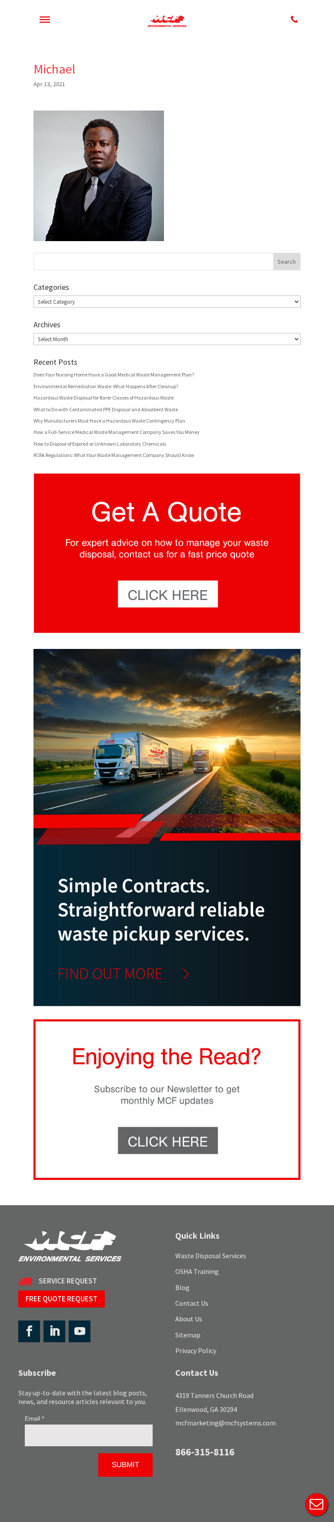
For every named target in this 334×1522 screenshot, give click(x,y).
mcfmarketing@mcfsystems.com (225, 1422)
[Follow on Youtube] (79, 1331)
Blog (182, 1287)
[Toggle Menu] (45, 19)
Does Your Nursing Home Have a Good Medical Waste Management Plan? (113, 374)
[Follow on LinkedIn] (54, 1331)
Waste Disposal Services (210, 1255)
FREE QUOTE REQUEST (61, 1299)
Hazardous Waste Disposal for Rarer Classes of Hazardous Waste (103, 397)
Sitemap (187, 1334)
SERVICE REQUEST (68, 1281)
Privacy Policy (195, 1350)
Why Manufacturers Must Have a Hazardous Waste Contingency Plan (109, 420)
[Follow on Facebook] (29, 1331)
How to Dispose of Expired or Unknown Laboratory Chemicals (99, 443)
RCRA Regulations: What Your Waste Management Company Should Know (113, 455)
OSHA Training (197, 1271)
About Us (188, 1318)
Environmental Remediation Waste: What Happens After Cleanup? (105, 386)
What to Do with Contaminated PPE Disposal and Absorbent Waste (105, 409)
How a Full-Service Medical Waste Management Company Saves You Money (116, 432)
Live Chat (316, 1504)
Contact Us (191, 1303)
